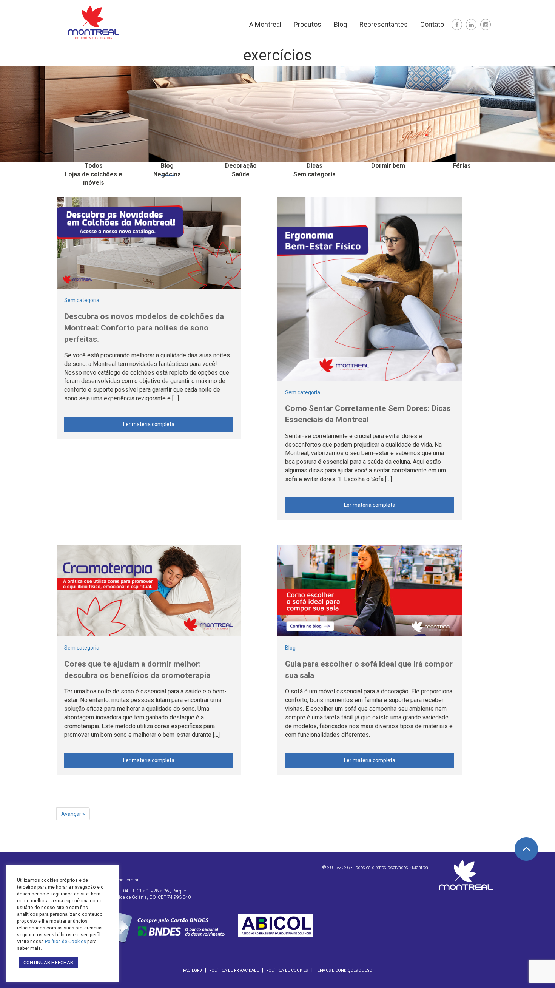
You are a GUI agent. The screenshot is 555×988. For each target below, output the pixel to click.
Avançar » (73, 814)
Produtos (307, 24)
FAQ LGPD (192, 970)
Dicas (314, 165)
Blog (340, 24)
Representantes (383, 24)
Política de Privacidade (234, 970)
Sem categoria (314, 174)
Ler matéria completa (148, 424)
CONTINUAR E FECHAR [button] (48, 962)
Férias (462, 165)
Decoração (241, 165)
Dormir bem (388, 165)
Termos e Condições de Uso (343, 970)
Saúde (241, 174)
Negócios (167, 174)
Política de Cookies (287, 970)
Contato (432, 24)
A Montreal (265, 24)
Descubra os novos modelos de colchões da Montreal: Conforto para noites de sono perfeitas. (144, 328)
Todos (94, 165)
